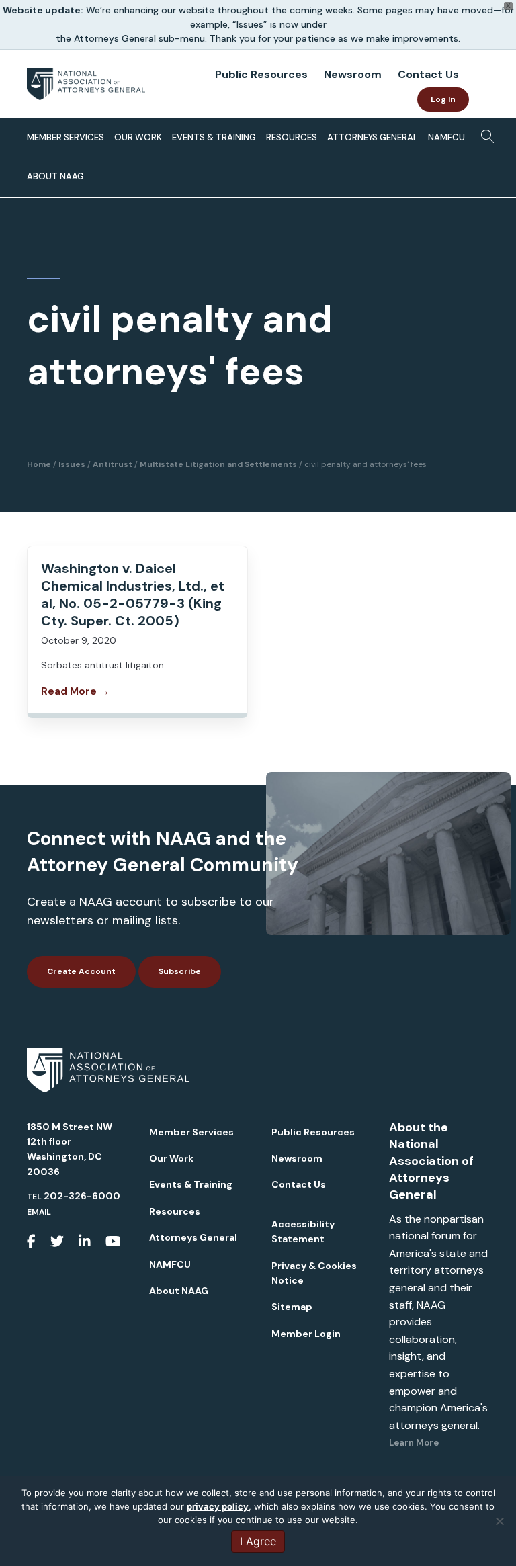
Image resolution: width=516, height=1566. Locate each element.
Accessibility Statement (303, 1231)
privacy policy (218, 1506)
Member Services (65, 137)
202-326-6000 (82, 1196)
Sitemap (291, 1307)
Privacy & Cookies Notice (314, 1273)
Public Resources (261, 74)
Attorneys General (372, 137)
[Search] (484, 135)
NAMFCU (446, 137)
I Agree (258, 1541)
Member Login (306, 1334)
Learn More (414, 1442)
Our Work (138, 137)
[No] (499, 1521)
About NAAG (55, 176)
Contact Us (428, 74)
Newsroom (353, 74)
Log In (443, 99)
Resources (291, 137)
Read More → (75, 691)
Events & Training (214, 137)
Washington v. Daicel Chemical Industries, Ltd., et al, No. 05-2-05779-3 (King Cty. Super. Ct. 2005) (132, 594)
